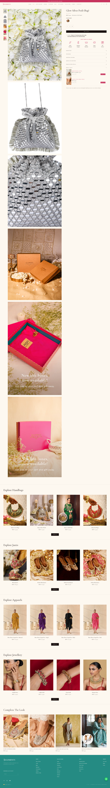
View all (55, 534)
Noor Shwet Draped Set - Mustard (15, 637)
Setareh (58, 774)
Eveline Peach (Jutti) (68, 582)
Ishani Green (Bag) (15, 527)
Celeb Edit (79, 4)
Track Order (81, 765)
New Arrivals (38, 761)
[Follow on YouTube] (10, 780)
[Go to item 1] (5, 11)
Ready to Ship (38, 772)
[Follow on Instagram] (7, 780)
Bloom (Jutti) (15, 582)
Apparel (45, 4)
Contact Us (81, 769)
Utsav (58, 761)
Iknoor (58, 776)
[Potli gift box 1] (5, 32)
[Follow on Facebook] (4, 780)
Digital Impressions (102, 784)
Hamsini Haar (95, 692)
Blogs (104, 763)
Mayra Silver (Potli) (42, 527)
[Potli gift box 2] (5, 38)
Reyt (58, 769)
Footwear (51, 4)
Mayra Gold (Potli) (68, 527)
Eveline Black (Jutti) (41, 582)
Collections (68, 4)
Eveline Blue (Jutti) (95, 582)
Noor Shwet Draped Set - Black (68, 637)
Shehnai (58, 772)
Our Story (105, 761)
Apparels (37, 767)
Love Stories (59, 767)
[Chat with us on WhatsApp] (106, 779)
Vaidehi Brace (15, 692)
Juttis (37, 763)
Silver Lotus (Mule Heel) (35, 749)
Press (104, 765)
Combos (73, 4)
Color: (69, 18)
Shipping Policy (82, 761)
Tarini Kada (68, 692)
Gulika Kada (41, 692)
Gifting (37, 770)
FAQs (80, 770)
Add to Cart (103, 74)
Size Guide (81, 767)
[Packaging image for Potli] (5, 26)
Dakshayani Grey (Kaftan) (62, 749)
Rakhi (30, 4)
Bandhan (58, 770)
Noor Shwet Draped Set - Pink (95, 637)
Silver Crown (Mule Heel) (9, 749)
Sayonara (58, 763)
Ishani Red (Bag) (95, 527)
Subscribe (18, 773)
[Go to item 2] (5, 16)
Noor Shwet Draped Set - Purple (42, 637)
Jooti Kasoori (39, 4)
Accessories (60, 4)
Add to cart (86, 31)
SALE (34, 4)
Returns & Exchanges (83, 763)
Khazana (58, 765)
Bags (55, 4)
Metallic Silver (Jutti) (87, 749)
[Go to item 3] (5, 21)
